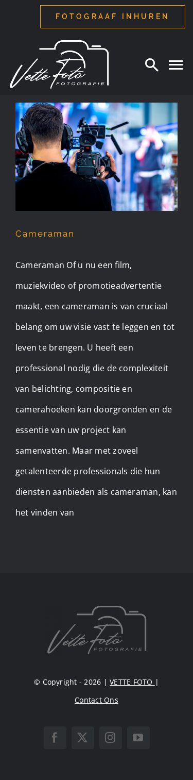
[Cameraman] (96, 157)
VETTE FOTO (132, 682)
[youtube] (138, 737)
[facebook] (55, 737)
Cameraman (45, 233)
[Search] (152, 64)
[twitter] (83, 737)
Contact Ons (96, 700)
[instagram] (110, 737)
